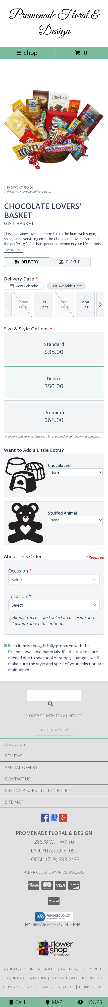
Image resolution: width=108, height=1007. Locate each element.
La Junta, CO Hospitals (83, 969)
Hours (92, 1002)
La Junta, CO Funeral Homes (29, 969)
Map (55, 1002)
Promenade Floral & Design (54, 23)
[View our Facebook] (45, 820)
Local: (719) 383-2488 (54, 859)
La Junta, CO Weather (25, 978)
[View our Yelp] (63, 820)
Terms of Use (92, 986)
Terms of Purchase (55, 986)
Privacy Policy (17, 986)
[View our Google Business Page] (54, 820)
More (11, 249)
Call (19, 1002)
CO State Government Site (77, 978)
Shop (30, 52)
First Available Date (66, 285)
